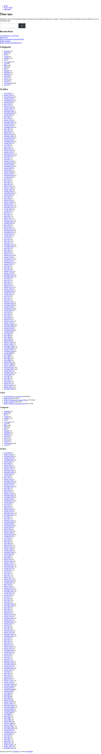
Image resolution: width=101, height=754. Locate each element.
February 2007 (8, 385)
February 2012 (8, 287)
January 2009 (8, 344)
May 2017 (7, 214)
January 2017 (8, 220)
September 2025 (9, 100)
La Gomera (7, 62)
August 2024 (8, 115)
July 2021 (7, 157)
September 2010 (9, 309)
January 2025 (8, 109)
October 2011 (8, 293)
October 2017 (8, 209)
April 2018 (7, 198)
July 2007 (7, 376)
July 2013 (7, 266)
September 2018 (9, 193)
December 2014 (9, 244)
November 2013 (9, 259)
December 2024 (9, 111)
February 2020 (8, 172)
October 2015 (8, 234)
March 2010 (8, 319)
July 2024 (7, 116)
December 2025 (9, 97)
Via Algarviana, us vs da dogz (9, 35)
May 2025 (7, 104)
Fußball (6, 58)
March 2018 (8, 200)
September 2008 (9, 351)
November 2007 (9, 369)
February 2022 (8, 150)
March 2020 (8, 170)
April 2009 (7, 339)
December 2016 (9, 221)
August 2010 (8, 310)
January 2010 (8, 323)
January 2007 (8, 387)
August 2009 (8, 332)
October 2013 (8, 261)
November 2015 (9, 232)
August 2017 (8, 211)
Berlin (6, 53)
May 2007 (7, 380)
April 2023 (7, 131)
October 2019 (8, 177)
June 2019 (7, 180)
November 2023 (9, 123)
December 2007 (9, 367)
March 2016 (8, 227)
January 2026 (8, 95)
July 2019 (7, 179)
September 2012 (9, 277)
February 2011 (8, 301)
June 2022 (7, 147)
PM (5, 69)
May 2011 (7, 298)
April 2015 (7, 243)
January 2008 (8, 366)
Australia (7, 51)
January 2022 (8, 152)
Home (6, 6)
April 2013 (7, 269)
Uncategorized (8, 83)
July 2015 (7, 237)
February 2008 (8, 364)
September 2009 (9, 330)
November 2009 (9, 326)
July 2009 (7, 333)
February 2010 (8, 321)
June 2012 (7, 280)
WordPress (16, 751)
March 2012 (8, 285)
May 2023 (7, 129)
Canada (6, 56)
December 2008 (9, 346)
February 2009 (8, 342)
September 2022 (9, 141)
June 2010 (7, 314)
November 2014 (9, 246)
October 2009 (8, 328)
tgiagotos (7, 79)
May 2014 (7, 250)
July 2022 (7, 145)
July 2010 (7, 312)
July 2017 (7, 212)
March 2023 (8, 132)
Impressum (7, 9)
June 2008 (7, 357)
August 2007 (8, 374)
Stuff (5, 78)
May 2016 (7, 225)
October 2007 (8, 371)
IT (4, 60)
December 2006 (9, 389)
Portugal (6, 71)
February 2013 (8, 271)
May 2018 (7, 196)
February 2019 (8, 188)
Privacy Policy (8, 7)
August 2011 (8, 294)
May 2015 (7, 241)
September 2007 (9, 373)
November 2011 (9, 291)
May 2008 (7, 358)
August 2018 (8, 195)
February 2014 (8, 255)
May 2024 (7, 118)
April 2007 (7, 382)
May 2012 (7, 282)
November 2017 (9, 207)
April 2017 (7, 216)
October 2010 (8, 307)
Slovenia (6, 76)
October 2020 (8, 164)
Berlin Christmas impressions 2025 (11, 43)
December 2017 (9, 205)
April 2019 (7, 184)
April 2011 (7, 300)
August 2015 (8, 236)
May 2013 (7, 268)
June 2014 (7, 248)
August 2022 (8, 143)
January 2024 (8, 120)
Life (5, 63)
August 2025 (8, 102)
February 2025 (8, 107)
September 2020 (9, 166)
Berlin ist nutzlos (5, 41)
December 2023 (9, 122)
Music (6, 65)
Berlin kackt (4, 37)
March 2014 (8, 253)
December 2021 (9, 154)
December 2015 (9, 230)
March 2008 (8, 362)
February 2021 (8, 161)
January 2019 (8, 189)
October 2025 (8, 99)
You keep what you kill (7, 2)
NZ (5, 67)
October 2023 (8, 125)
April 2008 (7, 360)
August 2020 (8, 168)
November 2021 (9, 156)
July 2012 (7, 278)
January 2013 (8, 273)
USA (5, 85)
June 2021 (7, 159)
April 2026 (7, 93)
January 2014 (8, 257)
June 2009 (7, 335)
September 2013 (9, 262)
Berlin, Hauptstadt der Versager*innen (12, 39)
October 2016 (8, 223)
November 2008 (9, 348)
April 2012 (7, 284)
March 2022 (8, 148)
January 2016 (8, 228)
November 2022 (9, 138)
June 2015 (7, 239)
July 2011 (7, 296)
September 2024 (9, 113)
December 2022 (9, 136)
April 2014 (7, 252)
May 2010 (7, 316)
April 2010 (7, 317)
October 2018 (8, 191)
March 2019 (8, 186)
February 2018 (8, 202)
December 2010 (9, 303)
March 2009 (8, 341)
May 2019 (7, 182)
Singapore (7, 74)
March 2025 (8, 106)
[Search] (21, 25)
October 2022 (8, 139)
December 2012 (9, 275)
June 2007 (7, 378)
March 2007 (8, 383)
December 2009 (9, 325)
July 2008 (7, 355)
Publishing (7, 72)
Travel (6, 81)
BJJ (5, 55)
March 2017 (8, 218)
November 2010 (9, 305)
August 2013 (8, 264)
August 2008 (8, 353)
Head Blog (29, 751)
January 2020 (8, 173)
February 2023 (8, 134)
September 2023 (9, 127)
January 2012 (8, 289)
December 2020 (9, 163)
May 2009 (7, 337)
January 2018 (8, 204)
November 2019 (9, 175)
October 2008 (8, 350)
